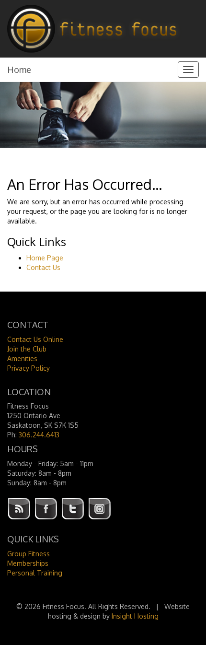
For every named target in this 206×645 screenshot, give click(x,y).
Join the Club (26, 349)
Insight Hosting (135, 616)
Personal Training (34, 573)
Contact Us (43, 267)
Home (19, 69)
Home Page (44, 258)
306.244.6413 (39, 435)
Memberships (27, 563)
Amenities (22, 358)
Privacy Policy (28, 368)
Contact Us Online (35, 339)
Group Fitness (28, 554)
